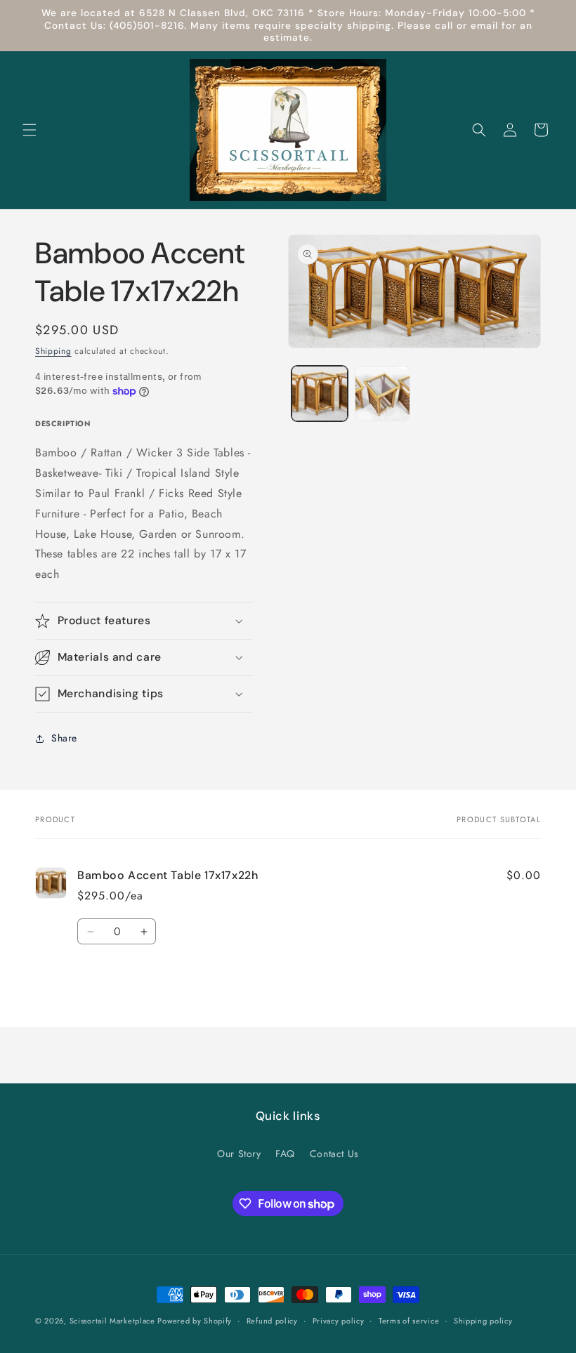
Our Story (239, 1154)
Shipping (53, 351)
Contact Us (334, 1154)
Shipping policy (483, 1320)
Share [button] (64, 738)
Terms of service (409, 1320)
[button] (29, 129)
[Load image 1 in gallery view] (320, 394)
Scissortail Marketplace (114, 1320)
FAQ (285, 1154)
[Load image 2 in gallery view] (383, 394)
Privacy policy (339, 1320)
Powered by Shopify (194, 1320)
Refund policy (272, 1320)
